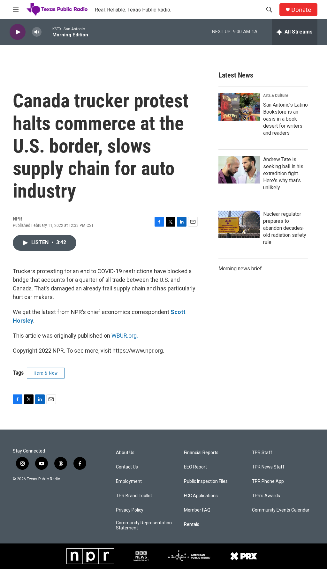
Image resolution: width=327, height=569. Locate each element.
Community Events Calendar (280, 510)
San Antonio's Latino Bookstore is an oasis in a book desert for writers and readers (285, 119)
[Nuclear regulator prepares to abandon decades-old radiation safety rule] (239, 224)
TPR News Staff (268, 467)
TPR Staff (262, 452)
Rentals (191, 524)
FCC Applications (201, 495)
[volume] (36, 32)
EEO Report (195, 467)
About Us (125, 452)
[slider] (47, 31)
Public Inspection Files (206, 481)
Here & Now (46, 373)
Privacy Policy (129, 510)
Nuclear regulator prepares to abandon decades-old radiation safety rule (284, 228)
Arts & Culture (275, 95)
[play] (17, 32)
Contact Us (127, 467)
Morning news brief (240, 269)
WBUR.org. (124, 335)
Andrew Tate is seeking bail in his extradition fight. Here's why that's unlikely (283, 173)
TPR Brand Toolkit (134, 495)
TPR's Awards (266, 495)
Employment (129, 481)
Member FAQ (197, 510)
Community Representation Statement (144, 525)
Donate (301, 9)
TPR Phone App (268, 481)
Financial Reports (201, 452)
